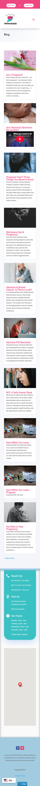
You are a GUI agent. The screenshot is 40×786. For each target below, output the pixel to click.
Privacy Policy (20, 776)
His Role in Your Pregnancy (14, 528)
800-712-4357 (16, 585)
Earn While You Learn (17, 442)
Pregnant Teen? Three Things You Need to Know (20, 178)
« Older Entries (9, 558)
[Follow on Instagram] (22, 748)
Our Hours (16, 615)
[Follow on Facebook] (18, 748)
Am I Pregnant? (14, 75)
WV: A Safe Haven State (19, 392)
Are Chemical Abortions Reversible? (19, 128)
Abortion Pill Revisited (18, 342)
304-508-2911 (16, 590)
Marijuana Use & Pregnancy (15, 233)
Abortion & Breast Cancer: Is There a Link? (19, 288)
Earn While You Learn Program (17, 491)
